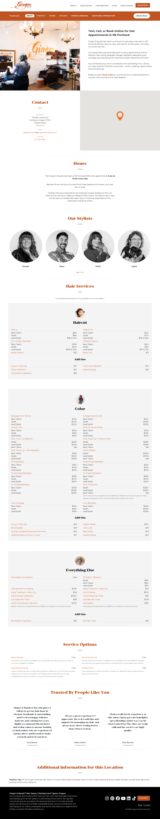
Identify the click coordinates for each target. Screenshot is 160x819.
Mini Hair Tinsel (89, 621)
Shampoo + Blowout (92, 577)
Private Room (88, 668)
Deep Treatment (18, 370)
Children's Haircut (91, 341)
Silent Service (17, 657)
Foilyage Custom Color (93, 416)
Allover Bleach (89, 450)
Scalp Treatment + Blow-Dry (23, 592)
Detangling (88, 603)
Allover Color (17, 427)
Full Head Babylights (20, 485)
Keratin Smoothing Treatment (24, 603)
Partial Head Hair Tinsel (93, 596)
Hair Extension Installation (22, 596)
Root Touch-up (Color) (93, 427)
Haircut (14, 330)
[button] (120, 116)
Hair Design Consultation (22, 577)
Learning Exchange (19, 668)
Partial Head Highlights (93, 462)
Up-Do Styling (89, 592)
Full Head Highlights (92, 473)
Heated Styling (89, 370)
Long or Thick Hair (19, 366)
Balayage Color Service (21, 416)
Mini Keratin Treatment (21, 373)
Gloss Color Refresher (92, 366)
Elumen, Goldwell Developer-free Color (28, 531)
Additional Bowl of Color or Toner (25, 535)
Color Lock (87, 528)
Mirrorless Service (89, 657)
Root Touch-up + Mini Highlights (25, 450)
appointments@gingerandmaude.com (40, 132)
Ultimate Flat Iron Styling (22, 589)
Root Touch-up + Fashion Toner (97, 439)
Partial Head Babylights (21, 473)
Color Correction (90, 485)
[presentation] (7, 249)
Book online (108, 75)
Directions (40, 125)
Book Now (141, 16)
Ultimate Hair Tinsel (91, 599)
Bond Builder (17, 528)
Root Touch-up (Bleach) (21, 439)
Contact (147, 805)
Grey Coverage (17, 503)
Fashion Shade (89, 524)
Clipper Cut (88, 330)
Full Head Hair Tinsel (20, 599)
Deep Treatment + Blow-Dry (95, 589)
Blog (140, 805)
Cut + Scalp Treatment (21, 341)
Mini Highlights (17, 462)
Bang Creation (17, 353)
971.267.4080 (40, 140)
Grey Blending (89, 503)
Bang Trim (87, 353)
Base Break (88, 531)
